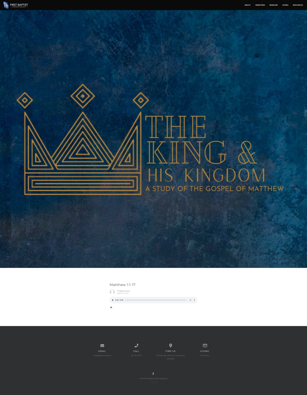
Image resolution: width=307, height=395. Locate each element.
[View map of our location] (170, 346)
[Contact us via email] (102, 346)
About (248, 5)
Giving (285, 5)
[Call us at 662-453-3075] (136, 346)
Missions (273, 5)
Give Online (205, 355)
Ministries (260, 5)
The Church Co (153, 382)
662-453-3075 (136, 355)
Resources (298, 5)
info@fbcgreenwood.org (102, 355)
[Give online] (204, 346)
